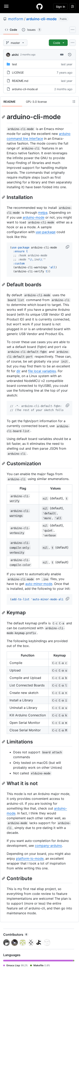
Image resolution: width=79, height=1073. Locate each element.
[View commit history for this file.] (69, 54)
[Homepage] (39, 6)
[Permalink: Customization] (4, 463)
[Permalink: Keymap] (4, 612)
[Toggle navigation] (6, 6)
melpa (42, 212)
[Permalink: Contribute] (4, 878)
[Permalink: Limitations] (4, 741)
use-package (46, 232)
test (14, 64)
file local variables (42, 371)
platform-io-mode (30, 858)
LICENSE (18, 72)
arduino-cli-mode (41, 19)
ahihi (15, 54)
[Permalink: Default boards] (4, 284)
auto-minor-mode (38, 584)
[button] (68, 247)
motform (15, 19)
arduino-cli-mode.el (25, 89)
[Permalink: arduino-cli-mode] (4, 117)
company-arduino (48, 846)
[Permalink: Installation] (4, 197)
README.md (20, 80)
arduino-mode (33, 217)
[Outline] (73, 101)
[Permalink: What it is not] (4, 783)
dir (18, 371)
